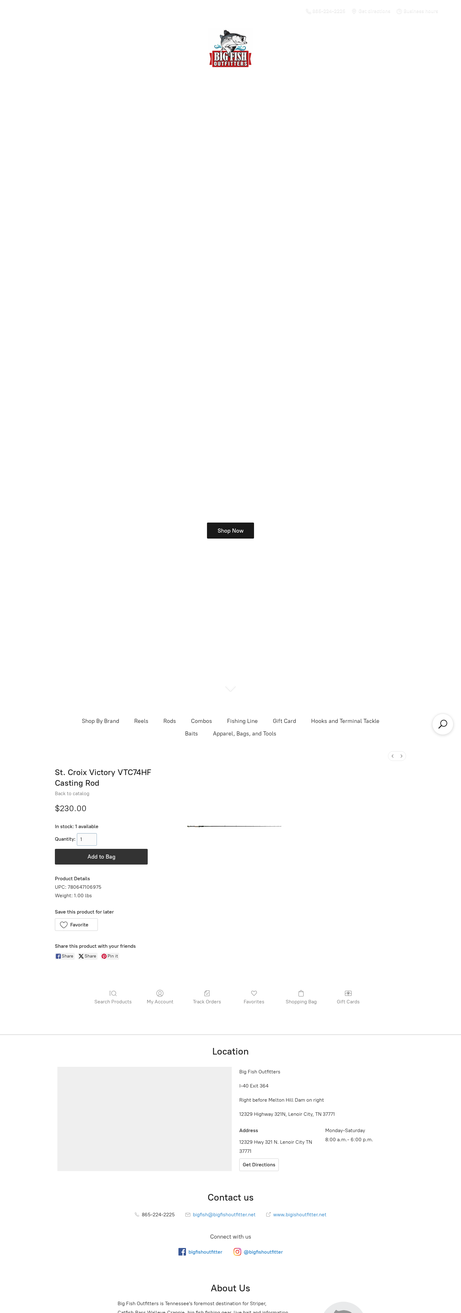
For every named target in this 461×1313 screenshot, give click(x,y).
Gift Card (284, 721)
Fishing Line (242, 721)
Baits (191, 733)
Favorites (254, 1002)
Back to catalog (72, 793)
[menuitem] (392, 756)
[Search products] (442, 724)
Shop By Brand (100, 721)
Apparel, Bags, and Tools (244, 733)
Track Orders (207, 1002)
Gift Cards (348, 1002)
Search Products (113, 1002)
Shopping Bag (301, 1002)
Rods (169, 721)
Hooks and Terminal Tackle (345, 721)
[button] (76, 924)
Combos (201, 721)
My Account (160, 1002)
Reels (141, 721)
